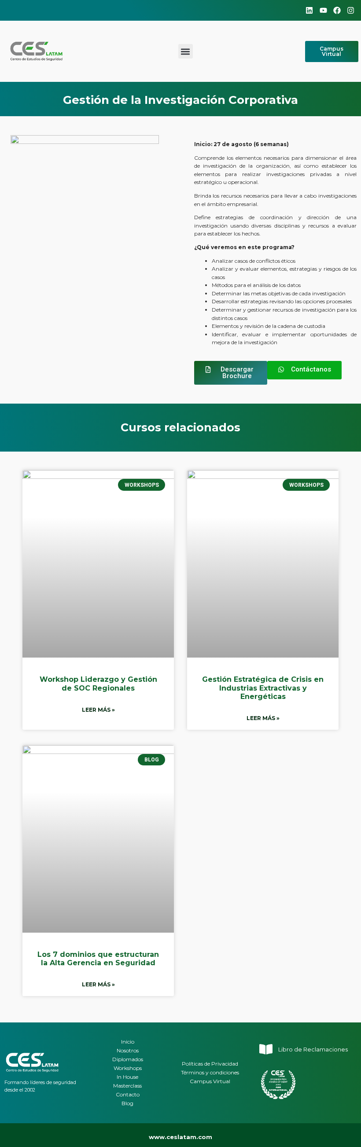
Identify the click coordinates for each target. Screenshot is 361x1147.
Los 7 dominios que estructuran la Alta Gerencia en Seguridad (98, 958)
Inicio (127, 1041)
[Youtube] (323, 10)
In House (127, 1076)
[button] (185, 51)
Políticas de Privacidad (210, 1063)
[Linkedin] (309, 10)
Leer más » (98, 710)
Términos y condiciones (210, 1072)
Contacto (128, 1094)
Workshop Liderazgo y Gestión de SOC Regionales (98, 683)
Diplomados (127, 1059)
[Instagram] (351, 10)
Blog (127, 1103)
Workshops (128, 1068)
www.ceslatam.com (180, 1136)
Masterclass (127, 1085)
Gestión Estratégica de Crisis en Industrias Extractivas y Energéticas (263, 687)
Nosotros (128, 1050)
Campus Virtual (210, 1081)
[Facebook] (337, 10)
